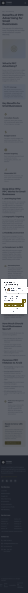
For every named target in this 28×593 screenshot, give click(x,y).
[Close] (25, 281)
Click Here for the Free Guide (14, 305)
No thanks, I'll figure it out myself (14, 311)
